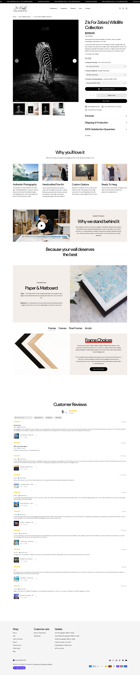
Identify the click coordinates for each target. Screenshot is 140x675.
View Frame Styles (98, 369)
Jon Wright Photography (25, 664)
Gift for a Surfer (59, 648)
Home (14, 16)
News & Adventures (40, 633)
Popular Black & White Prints (63, 645)
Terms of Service (18, 639)
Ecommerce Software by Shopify (42, 664)
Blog (14, 651)
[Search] (120, 8)
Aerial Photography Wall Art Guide (65, 639)
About (15, 633)
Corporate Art (17, 645)
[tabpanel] (70, 354)
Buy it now (106, 101)
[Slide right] (75, 61)
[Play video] (41, 226)
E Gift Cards (16, 648)
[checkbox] (58, 417)
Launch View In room (108, 89)
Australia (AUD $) (20, 660)
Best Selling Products (25, 16)
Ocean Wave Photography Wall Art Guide (67, 636)
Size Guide (88, 58)
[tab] (52, 328)
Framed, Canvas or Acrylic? (63, 642)
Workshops (37, 636)
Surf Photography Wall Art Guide (64, 633)
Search (15, 642)
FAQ (14, 636)
